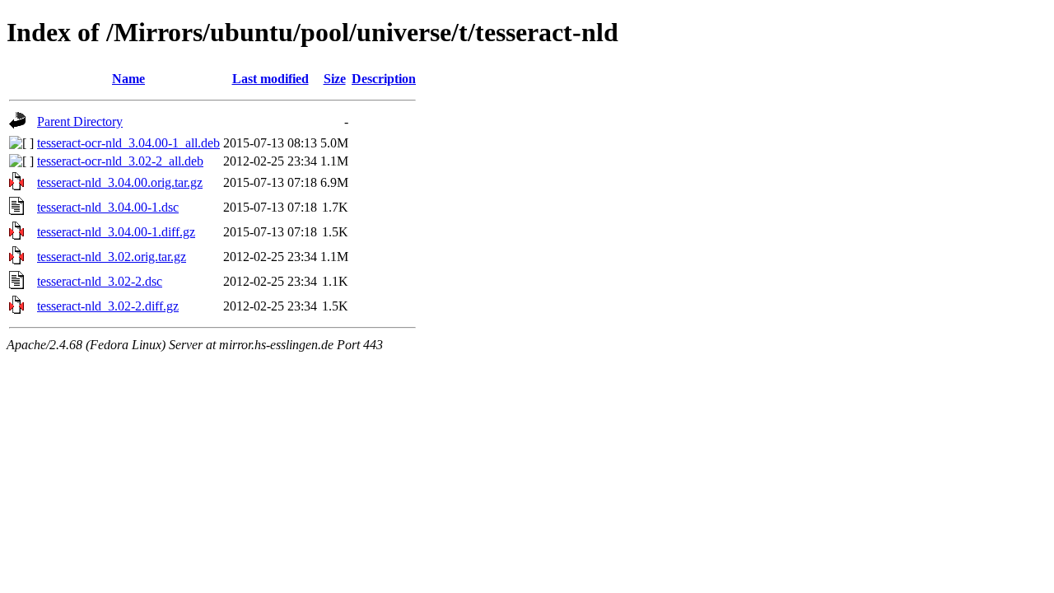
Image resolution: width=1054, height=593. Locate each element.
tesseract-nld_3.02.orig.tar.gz (111, 257)
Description (384, 79)
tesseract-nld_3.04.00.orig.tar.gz (120, 182)
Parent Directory (80, 121)
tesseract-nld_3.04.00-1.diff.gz (116, 232)
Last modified (270, 79)
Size (335, 79)
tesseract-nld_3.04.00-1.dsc (108, 207)
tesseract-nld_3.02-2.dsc (99, 281)
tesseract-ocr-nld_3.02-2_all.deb (120, 161)
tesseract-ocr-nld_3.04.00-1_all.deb (128, 143)
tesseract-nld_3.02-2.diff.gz (108, 306)
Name (128, 79)
